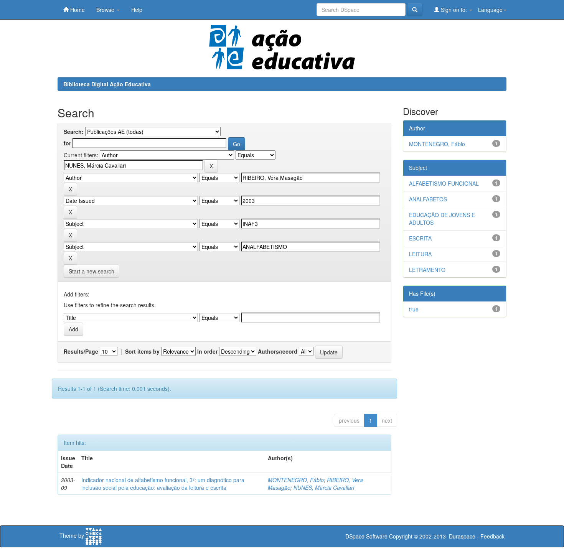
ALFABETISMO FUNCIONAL (444, 183)
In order (207, 351)
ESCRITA (420, 238)
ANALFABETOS (428, 199)
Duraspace (462, 536)
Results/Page (81, 351)
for (67, 143)
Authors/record (277, 351)
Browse (106, 9)
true (414, 309)
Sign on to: (453, 9)
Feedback (492, 536)
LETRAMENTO (427, 269)
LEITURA (420, 254)
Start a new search (91, 271)
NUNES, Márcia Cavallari (324, 487)
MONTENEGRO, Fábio (296, 480)
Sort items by (142, 351)
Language (490, 9)
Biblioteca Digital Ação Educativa (107, 84)
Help (136, 9)
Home (77, 9)
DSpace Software (366, 536)
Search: (74, 131)
